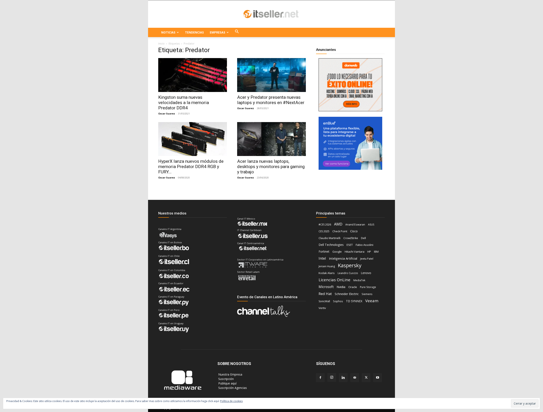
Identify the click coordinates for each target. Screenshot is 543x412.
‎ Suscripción (225, 379)
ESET (350, 245)
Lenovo (366, 273)
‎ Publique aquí (227, 383)
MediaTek (359, 280)
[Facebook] (320, 377)
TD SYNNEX (354, 301)
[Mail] (354, 377)
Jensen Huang (327, 266)
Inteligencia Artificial (343, 258)
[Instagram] (331, 377)
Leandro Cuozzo (348, 273)
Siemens (367, 294)
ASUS (371, 224)
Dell (363, 238)
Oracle (352, 287)
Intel (322, 258)
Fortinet (324, 251)
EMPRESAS (217, 32)
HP (369, 251)
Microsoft (326, 287)
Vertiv (322, 308)
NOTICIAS (168, 32)
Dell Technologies (331, 245)
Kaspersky (349, 265)
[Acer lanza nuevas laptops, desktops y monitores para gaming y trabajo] (271, 139)
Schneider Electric (347, 294)
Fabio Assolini (364, 245)
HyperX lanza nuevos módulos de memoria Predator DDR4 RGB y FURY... (191, 166)
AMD (338, 224)
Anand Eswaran (355, 224)
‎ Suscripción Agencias (232, 388)
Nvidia (341, 287)
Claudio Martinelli (329, 238)
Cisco (354, 231)
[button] (237, 32)
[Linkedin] (343, 377)
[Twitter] (366, 377)
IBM (376, 251)
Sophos (338, 301)
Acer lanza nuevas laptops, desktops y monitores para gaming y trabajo (271, 166)
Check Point (339, 231)
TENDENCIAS (194, 32)
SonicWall (324, 301)
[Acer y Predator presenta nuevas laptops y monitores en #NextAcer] (271, 75)
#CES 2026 (325, 224)
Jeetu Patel (366, 258)
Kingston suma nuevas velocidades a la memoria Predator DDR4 (183, 102)
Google (337, 251)
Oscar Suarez (166, 113)
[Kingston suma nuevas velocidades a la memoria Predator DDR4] (192, 75)
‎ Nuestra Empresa (229, 374)
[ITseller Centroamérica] (271, 14)
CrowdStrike (350, 238)
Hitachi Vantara (354, 251)
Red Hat (325, 293)
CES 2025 (324, 231)
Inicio (161, 43)
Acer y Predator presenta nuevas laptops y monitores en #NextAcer (270, 100)
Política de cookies (231, 401)
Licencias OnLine (334, 279)
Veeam (371, 300)
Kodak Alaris (327, 273)
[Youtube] (377, 377)
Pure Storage (368, 287)
